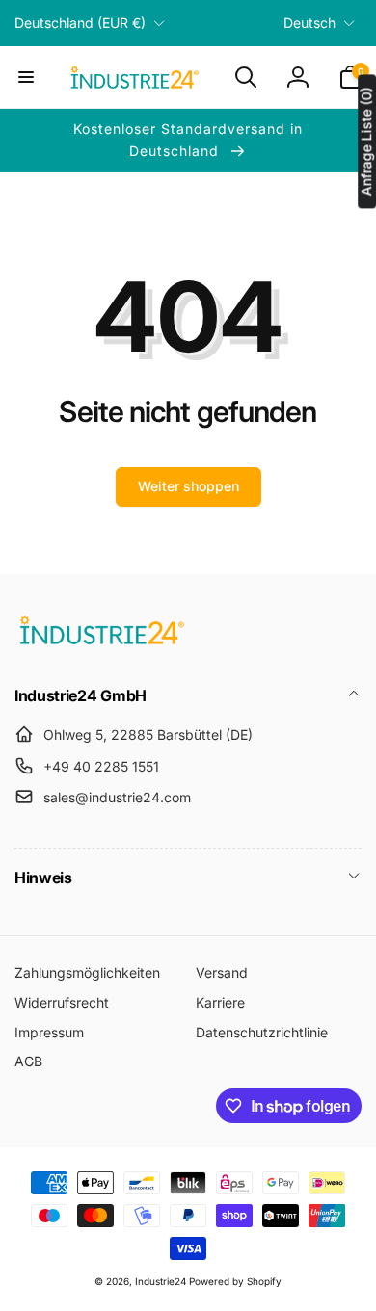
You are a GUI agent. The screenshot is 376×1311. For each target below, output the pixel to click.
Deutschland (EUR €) (80, 22)
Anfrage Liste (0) (366, 141)
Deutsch (309, 22)
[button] (26, 77)
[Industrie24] (101, 643)
